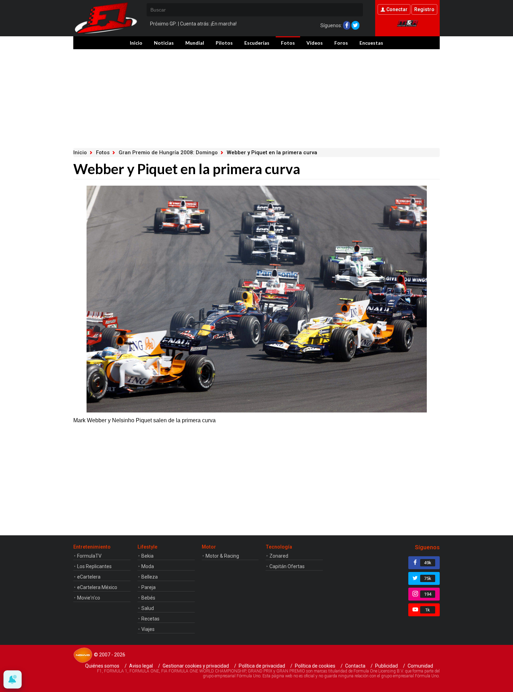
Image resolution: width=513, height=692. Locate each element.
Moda (147, 566)
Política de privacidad (262, 666)
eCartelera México (97, 587)
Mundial (194, 43)
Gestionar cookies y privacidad (196, 666)
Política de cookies (315, 666)
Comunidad (420, 666)
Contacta (355, 666)
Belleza (149, 577)
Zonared (278, 556)
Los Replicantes (94, 566)
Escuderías (256, 43)
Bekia (147, 556)
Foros (341, 43)
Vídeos (314, 43)
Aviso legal (141, 666)
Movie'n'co (88, 598)
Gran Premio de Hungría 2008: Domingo (168, 152)
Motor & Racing (222, 556)
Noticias (164, 43)
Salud (147, 608)
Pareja (148, 587)
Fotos (288, 43)
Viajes (148, 629)
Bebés (148, 598)
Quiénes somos (102, 666)
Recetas (150, 619)
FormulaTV (89, 556)
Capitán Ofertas (287, 566)
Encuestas (371, 43)
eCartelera (89, 577)
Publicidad (386, 666)
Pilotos (224, 43)
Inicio (136, 43)
